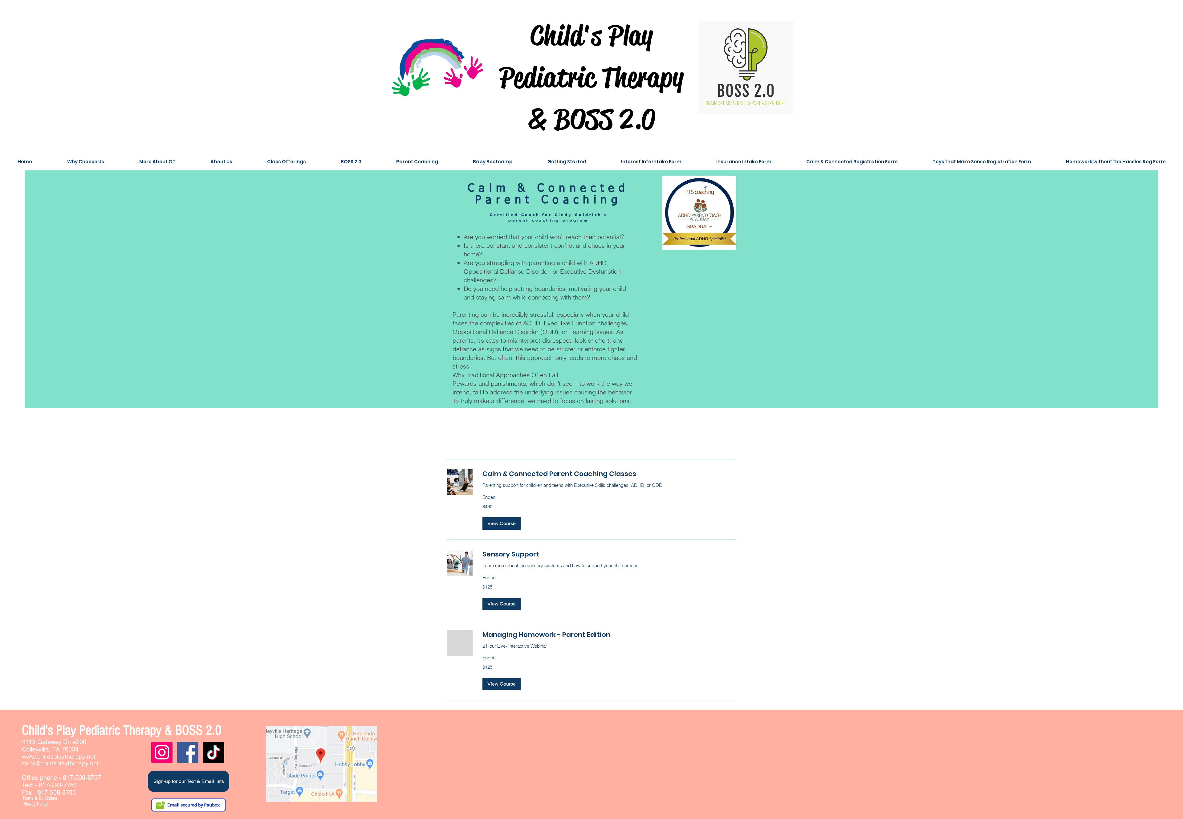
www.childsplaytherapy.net (59, 756)
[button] (501, 523)
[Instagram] (162, 752)
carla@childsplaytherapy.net (60, 763)
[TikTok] (213, 752)
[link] (609, 473)
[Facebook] (187, 752)
